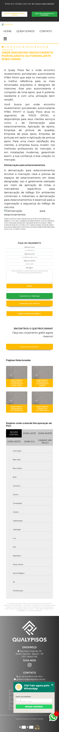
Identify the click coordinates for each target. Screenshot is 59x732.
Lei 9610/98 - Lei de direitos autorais (29, 610)
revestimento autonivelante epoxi (41, 47)
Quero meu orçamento (29, 346)
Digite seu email (29, 254)
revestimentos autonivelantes (29, 47)
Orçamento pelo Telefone (29, 303)
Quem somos (25, 31)
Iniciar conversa (34, 707)
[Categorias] (5, 39)
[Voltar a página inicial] (29, 24)
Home (8, 31)
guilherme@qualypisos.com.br (30, 679)
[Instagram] (29, 665)
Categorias (17, 47)
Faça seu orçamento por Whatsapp (44, 14)
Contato (46, 31)
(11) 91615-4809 (37, 676)
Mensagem (29, 267)
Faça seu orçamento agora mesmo (14, 14)
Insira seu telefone (23, 697)
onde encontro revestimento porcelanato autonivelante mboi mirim (7, 50)
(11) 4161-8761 (23, 676)
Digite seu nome (29, 247)
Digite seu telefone (29, 260)
